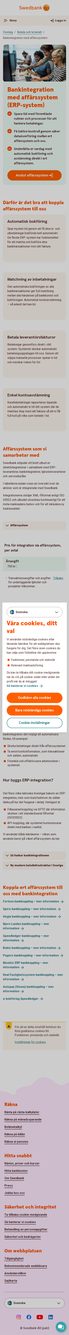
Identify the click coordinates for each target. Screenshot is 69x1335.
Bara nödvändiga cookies (34, 710)
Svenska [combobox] (22, 612)
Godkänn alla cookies (34, 697)
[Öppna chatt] (61, 1327)
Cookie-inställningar (34, 722)
